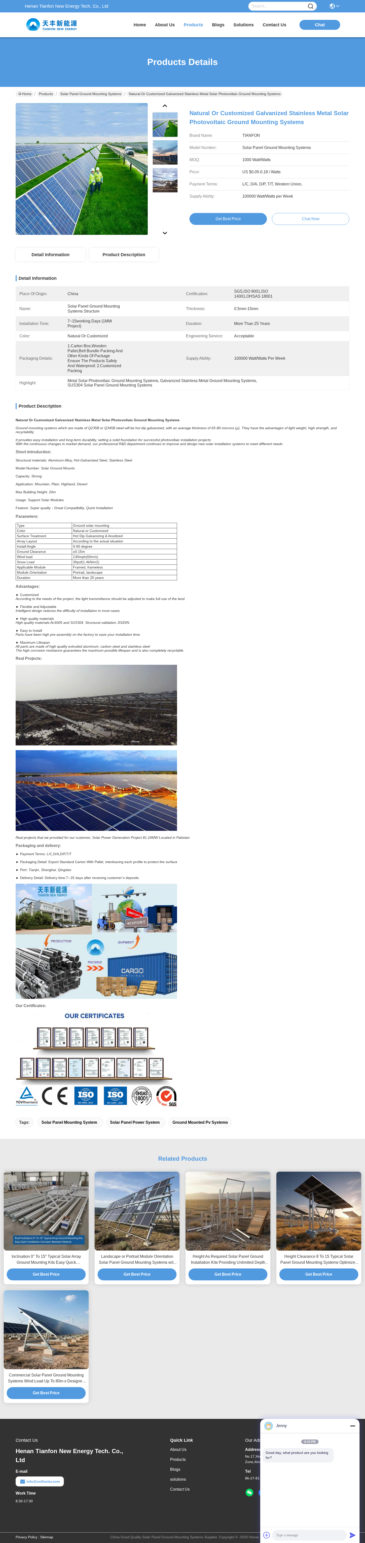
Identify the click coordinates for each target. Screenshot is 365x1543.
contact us (274, 24)
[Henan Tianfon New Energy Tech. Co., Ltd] (52, 24)
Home (140, 24)
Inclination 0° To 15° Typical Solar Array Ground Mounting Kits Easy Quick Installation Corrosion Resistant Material (46, 1259)
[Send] (353, 1535)
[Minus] (353, 1426)
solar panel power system (135, 1122)
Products (46, 94)
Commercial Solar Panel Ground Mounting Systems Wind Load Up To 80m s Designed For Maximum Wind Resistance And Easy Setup (46, 1378)
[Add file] (266, 1535)
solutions (243, 24)
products (193, 24)
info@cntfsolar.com (43, 1481)
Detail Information (51, 254)
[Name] (311, 6)
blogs (218, 24)
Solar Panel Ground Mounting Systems (90, 94)
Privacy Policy (26, 1537)
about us (165, 24)
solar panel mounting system (69, 1122)
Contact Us (180, 1489)
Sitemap (46, 1537)
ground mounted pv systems (200, 1122)
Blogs (175, 1469)
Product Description (124, 254)
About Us (178, 1449)
